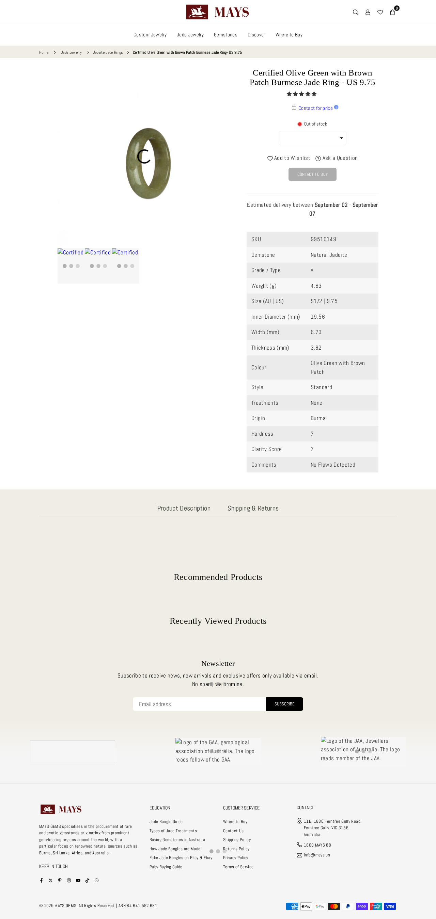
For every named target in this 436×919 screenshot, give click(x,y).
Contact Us (233, 831)
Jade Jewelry (190, 34)
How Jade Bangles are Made (175, 849)
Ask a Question (339, 158)
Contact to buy (312, 174)
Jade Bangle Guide (166, 821)
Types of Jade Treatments (173, 831)
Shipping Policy (237, 839)
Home (43, 52)
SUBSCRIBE (285, 704)
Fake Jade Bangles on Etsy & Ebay (181, 857)
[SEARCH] (355, 12)
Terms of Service (238, 867)
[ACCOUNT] (368, 12)
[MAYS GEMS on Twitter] (50, 880)
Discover (256, 34)
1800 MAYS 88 (317, 845)
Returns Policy (236, 849)
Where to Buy (289, 34)
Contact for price (315, 108)
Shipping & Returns (253, 508)
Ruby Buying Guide (166, 867)
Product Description (184, 508)
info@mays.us (317, 855)
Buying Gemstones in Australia (177, 839)
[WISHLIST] (380, 12)
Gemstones (225, 34)
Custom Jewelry (150, 34)
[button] (302, 94)
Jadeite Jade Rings (108, 52)
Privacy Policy (235, 857)
